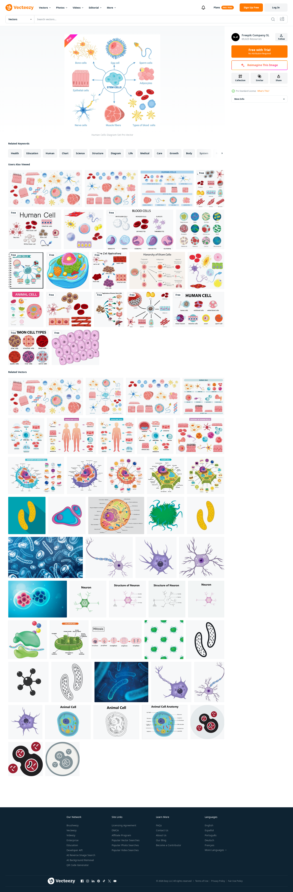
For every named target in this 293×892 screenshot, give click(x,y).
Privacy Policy (218, 880)
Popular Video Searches (125, 850)
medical (144, 153)
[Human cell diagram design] (34, 229)
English (209, 825)
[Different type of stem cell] (69, 309)
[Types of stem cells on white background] (210, 188)
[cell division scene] (37, 599)
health (15, 153)
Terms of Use (201, 880)
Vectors (43, 7)
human (50, 153)
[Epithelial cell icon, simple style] (205, 639)
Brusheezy (73, 825)
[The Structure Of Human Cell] (36, 475)
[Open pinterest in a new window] (98, 881)
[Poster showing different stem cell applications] (109, 270)
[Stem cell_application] (109, 309)
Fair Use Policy (235, 880)
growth (174, 153)
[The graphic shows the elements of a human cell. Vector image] (116, 515)
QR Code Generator (78, 865)
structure (97, 153)
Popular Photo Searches (125, 845)
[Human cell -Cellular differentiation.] (83, 229)
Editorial (94, 7)
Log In (276, 7)
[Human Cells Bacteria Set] (45, 188)
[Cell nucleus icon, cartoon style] (67, 515)
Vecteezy (71, 830)
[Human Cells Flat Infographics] (167, 188)
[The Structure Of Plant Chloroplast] (69, 639)
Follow (281, 38)
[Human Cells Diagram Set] (104, 396)
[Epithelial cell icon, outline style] (71, 682)
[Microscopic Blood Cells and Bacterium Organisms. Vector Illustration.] (45, 557)
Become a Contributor (168, 845)
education (32, 153)
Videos (77, 7)
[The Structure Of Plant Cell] (165, 475)
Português (211, 835)
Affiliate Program (121, 835)
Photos (60, 7)
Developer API (75, 850)
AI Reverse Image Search (81, 855)
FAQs (159, 825)
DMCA (115, 830)
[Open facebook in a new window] (82, 881)
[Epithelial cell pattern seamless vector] (164, 639)
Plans (217, 7)
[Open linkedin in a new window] (93, 881)
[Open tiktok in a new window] (104, 881)
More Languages (214, 850)
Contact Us (162, 830)
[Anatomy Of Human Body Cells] (203, 396)
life (130, 153)
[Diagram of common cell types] (28, 347)
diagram (116, 153)
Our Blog (161, 840)
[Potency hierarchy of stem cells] (157, 270)
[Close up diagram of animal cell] (68, 270)
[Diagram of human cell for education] (198, 309)
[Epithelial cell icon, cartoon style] (165, 515)
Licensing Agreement (124, 825)
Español (209, 830)
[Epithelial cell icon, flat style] (26, 515)
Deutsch (209, 840)
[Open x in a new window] (109, 881)
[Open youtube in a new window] (115, 881)
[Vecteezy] (19, 7)
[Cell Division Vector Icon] (207, 722)
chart (65, 153)
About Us (161, 835)
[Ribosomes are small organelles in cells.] (27, 639)
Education (72, 845)
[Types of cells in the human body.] (206, 270)
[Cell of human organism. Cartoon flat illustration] (75, 347)
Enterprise (73, 840)
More (110, 7)
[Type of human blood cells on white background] (139, 229)
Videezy (71, 835)
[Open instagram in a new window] (87, 881)
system (204, 153)
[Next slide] (219, 153)
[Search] (273, 19)
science (80, 153)
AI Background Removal (80, 860)
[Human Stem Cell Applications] (26, 270)
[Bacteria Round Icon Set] (200, 229)
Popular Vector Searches (126, 840)
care (159, 153)
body (189, 153)
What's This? (263, 91)
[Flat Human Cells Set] (111, 188)
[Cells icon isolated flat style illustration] (28, 682)
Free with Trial (259, 51)
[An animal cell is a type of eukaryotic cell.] (25, 309)
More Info (239, 99)
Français (209, 845)
